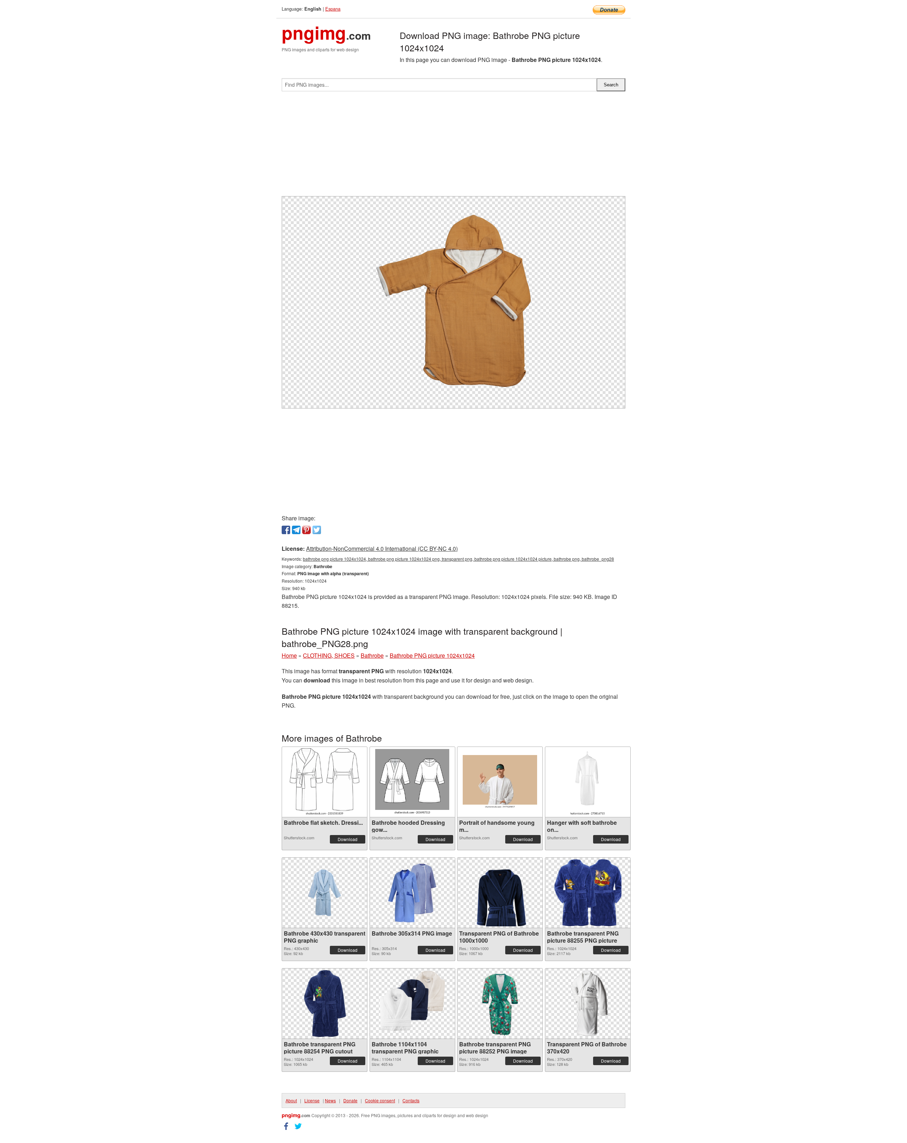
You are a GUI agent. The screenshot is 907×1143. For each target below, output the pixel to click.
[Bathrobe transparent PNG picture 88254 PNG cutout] (324, 1003)
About (291, 1100)
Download (347, 839)
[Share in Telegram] (296, 530)
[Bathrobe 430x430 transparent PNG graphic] (324, 892)
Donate (350, 1100)
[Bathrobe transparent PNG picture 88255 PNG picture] (587, 892)
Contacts (410, 1100)
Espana (332, 8)
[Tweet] (316, 530)
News (330, 1100)
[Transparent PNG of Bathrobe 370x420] (587, 1003)
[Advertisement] (453, 146)
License (312, 1100)
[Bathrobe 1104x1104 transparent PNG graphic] (412, 1003)
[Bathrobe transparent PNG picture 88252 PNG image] (500, 1003)
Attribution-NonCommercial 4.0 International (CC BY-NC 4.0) (382, 548)
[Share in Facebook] (286, 530)
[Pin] (306, 530)
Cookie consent (380, 1100)
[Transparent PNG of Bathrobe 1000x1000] (500, 892)
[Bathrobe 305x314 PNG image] (412, 892)
